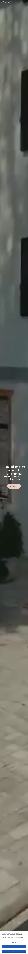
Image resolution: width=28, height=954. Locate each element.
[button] (26, 2)
